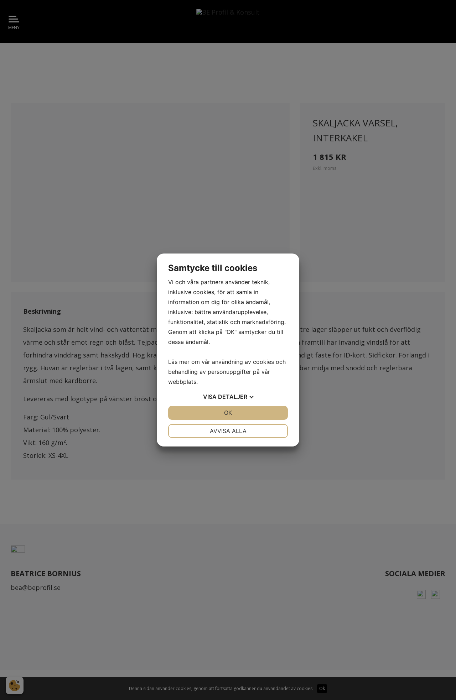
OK (228, 412)
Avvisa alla (228, 430)
